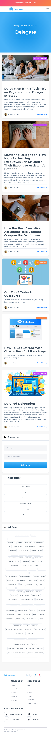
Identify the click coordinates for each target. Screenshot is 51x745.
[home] (22, 9)
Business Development (27, 599)
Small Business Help (26, 565)
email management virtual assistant (25, 656)
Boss (22, 584)
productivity (28, 629)
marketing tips (18, 546)
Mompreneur (41, 610)
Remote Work (9, 618)
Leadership (38, 565)
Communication (32, 580)
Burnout (19, 614)
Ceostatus (25, 573)
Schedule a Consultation (25, 2)
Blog (28, 685)
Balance (12, 592)
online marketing (23, 550)
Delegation (32, 569)
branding (14, 554)
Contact (14, 700)
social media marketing (16, 558)
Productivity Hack (36, 622)
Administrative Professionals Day (16, 569)
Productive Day (10, 610)
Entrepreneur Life (27, 603)
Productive (42, 618)
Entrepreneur (25, 509)
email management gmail (16, 648)
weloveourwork (38, 542)
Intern (25, 492)
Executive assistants (22, 535)
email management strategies (16, 652)
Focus (38, 607)
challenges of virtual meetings (17, 637)
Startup (25, 515)
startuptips (41, 569)
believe (42, 580)
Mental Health (29, 592)
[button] (47, 9)
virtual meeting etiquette (36, 637)
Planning (41, 614)
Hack (34, 614)
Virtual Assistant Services (21, 644)
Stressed (32, 610)
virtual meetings (19, 641)
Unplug (32, 607)
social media (38, 558)
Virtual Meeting (30, 633)
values (9, 546)
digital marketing (34, 554)
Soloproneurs (21, 580)
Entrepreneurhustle (39, 576)
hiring (33, 535)
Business (13, 607)
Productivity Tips (22, 610)
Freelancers (10, 580)
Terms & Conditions (30, 698)
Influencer (26, 561)
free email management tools (34, 648)
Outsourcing (11, 588)
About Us (14, 696)
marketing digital (36, 550)
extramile (28, 542)
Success (25, 622)
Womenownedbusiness (36, 573)
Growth (40, 561)
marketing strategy (30, 546)
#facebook (13, 550)
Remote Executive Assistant (14, 629)
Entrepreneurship (13, 584)
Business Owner (40, 58)
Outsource (41, 262)
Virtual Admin (14, 565)
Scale (33, 561)
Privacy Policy (31, 703)
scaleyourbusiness (25, 576)
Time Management (15, 622)
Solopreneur (10, 614)
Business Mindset (13, 599)
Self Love (38, 592)
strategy (19, 542)
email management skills (35, 652)
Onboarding (40, 599)
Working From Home (38, 588)
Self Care (14, 595)
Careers (29, 693)
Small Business (25, 487)
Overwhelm (11, 542)
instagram (23, 554)
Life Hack (26, 626)
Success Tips (36, 595)
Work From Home (31, 618)
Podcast (29, 689)
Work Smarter (23, 607)
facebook (41, 546)
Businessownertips (13, 573)
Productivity (17, 626)
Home (13, 685)
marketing (29, 558)
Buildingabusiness (14, 561)
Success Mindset (24, 595)
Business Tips (20, 618)
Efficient (34, 626)
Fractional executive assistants (17, 539)
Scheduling (27, 614)
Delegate (34, 644)
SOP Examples (19, 633)
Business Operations (23, 588)
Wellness (20, 592)
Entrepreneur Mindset (13, 603)
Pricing (13, 693)
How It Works (15, 689)
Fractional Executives (36, 539)
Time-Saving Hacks (31, 584)
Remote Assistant (32, 641)
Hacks (41, 584)
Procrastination (40, 629)
